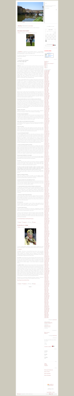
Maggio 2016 (46, 189)
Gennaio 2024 (46, 285)
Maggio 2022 (46, 264)
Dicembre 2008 (46, 96)
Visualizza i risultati (47, 346)
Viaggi (45, 67)
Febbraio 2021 (46, 248)
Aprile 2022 (46, 263)
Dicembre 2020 (46, 246)
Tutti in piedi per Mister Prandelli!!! (23, 30)
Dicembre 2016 (46, 196)
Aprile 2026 (46, 313)
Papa (18, 280)
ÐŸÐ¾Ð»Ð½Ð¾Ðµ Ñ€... (48, 322)
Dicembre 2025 (46, 309)
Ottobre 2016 (46, 194)
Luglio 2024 (46, 291)
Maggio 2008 (46, 89)
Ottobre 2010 (46, 119)
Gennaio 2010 (46, 110)
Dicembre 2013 (46, 159)
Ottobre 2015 (46, 182)
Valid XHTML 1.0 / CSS (50, 392)
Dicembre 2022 (46, 271)
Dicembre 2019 (46, 234)
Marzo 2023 (46, 274)
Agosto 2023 (46, 280)
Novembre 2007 (46, 83)
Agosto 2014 (46, 167)
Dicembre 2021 (46, 259)
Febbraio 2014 (46, 161)
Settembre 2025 (46, 306)
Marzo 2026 (46, 312)
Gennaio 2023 (46, 272)
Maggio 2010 (46, 114)
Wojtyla (20, 280)
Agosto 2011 (46, 130)
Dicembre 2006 (46, 71)
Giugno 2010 (46, 115)
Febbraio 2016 (46, 186)
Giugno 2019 (46, 228)
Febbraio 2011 (46, 123)
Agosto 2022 (46, 267)
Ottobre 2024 (46, 294)
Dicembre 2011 (46, 134)
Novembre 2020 (46, 245)
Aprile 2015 (46, 175)
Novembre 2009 (46, 108)
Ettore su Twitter (47, 371)
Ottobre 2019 (46, 232)
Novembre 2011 (46, 133)
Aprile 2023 (46, 275)
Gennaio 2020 (46, 235)
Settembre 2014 (46, 168)
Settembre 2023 (46, 281)
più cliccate (55, 335)
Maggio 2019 (46, 226)
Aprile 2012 (46, 138)
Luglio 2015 (46, 179)
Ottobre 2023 (46, 282)
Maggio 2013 (46, 151)
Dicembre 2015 (46, 184)
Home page (19, 393)
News (29, 227)
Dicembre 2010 (46, 121)
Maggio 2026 (46, 314)
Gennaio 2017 (46, 197)
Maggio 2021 (46, 251)
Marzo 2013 (46, 149)
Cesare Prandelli (19, 218)
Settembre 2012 (46, 143)
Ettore (19, 32)
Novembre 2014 (46, 170)
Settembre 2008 (46, 93)
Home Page (20, 25)
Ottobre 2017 (46, 207)
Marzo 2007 (46, 74)
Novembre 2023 (46, 283)
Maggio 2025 (46, 301)
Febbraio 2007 (46, 73)
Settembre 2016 (46, 193)
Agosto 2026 (46, 317)
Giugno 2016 (46, 190)
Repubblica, (20, 51)
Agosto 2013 (46, 155)
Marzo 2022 (46, 262)
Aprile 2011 (46, 125)
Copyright (46, 365)
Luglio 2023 (46, 279)
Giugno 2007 (46, 78)
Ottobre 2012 (46, 144)
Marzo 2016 (46, 187)
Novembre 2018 (46, 220)
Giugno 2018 (46, 215)
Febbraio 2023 (46, 273)
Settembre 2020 (46, 243)
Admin (23, 22)
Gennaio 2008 (46, 85)
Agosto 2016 (46, 192)
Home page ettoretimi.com (48, 369)
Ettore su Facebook (47, 373)
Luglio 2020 (46, 241)
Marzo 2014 (46, 162)
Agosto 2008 (46, 92)
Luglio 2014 (46, 166)
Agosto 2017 (46, 205)
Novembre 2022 (46, 270)
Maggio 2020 (46, 239)
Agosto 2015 (46, 180)
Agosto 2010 (46, 117)
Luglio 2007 (46, 79)
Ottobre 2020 (46, 244)
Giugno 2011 (46, 128)
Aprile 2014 (46, 163)
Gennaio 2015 (46, 172)
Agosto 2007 (46, 80)
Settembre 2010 (46, 118)
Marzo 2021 (46, 249)
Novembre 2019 (46, 233)
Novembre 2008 (46, 95)
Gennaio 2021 (46, 247)
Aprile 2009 (46, 100)
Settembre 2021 (46, 256)
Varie (45, 66)
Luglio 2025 (46, 304)
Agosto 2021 (46, 255)
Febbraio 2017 (46, 198)
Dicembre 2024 (46, 296)
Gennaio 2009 (46, 97)
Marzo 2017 (46, 199)
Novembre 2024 (46, 295)
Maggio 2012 (46, 139)
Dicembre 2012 (46, 146)
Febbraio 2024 (46, 286)
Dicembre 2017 (46, 209)
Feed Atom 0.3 (51, 385)
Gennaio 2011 (46, 122)
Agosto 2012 (46, 142)
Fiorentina (30, 32)
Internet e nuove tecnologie (48, 63)
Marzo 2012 (46, 137)
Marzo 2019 (46, 224)
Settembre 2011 (46, 131)
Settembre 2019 (46, 231)
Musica (45, 64)
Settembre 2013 (46, 156)
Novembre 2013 (46, 158)
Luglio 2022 (46, 266)
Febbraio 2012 (46, 136)
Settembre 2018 (46, 218)
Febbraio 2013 (46, 148)
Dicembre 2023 (46, 284)
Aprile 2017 (46, 200)
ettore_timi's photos (51, 56)
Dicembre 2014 (46, 171)
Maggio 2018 (46, 214)
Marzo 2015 (46, 174)
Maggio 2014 (46, 164)
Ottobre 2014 (46, 169)
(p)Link (19, 222)
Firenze (45, 62)
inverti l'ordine (30, 25)
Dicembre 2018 (46, 221)
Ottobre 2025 (46, 307)
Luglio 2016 (46, 191)
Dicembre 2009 (46, 109)
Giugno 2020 (46, 240)
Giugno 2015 (46, 178)
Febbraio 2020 (46, 236)
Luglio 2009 (46, 104)
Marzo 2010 (46, 112)
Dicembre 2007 (46, 84)
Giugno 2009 (46, 103)
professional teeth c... (47, 325)
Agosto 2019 (46, 230)
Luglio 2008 (46, 91)
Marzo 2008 (46, 87)
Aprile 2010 (46, 113)
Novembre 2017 (46, 208)
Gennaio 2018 (46, 210)
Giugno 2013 (46, 153)
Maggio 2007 (46, 76)
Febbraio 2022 (46, 261)
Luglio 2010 (46, 116)
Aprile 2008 (46, 88)
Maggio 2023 (46, 276)
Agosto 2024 (46, 292)
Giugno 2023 (46, 278)
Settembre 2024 (46, 293)
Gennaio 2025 (46, 297)
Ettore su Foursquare (47, 375)
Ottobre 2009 (46, 107)
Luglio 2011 (46, 129)
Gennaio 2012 (46, 135)
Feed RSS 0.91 (51, 384)
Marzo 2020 (46, 237)
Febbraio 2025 (46, 298)
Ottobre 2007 (46, 82)
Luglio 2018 (46, 216)
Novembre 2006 (46, 70)
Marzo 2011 (46, 124)
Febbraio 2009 (46, 98)
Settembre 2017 (46, 206)
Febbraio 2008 (46, 86)
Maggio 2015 (46, 176)
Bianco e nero (46, 332)
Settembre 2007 (46, 81)
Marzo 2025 (46, 299)
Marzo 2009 (46, 99)
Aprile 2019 (46, 225)
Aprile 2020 (46, 238)
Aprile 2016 (46, 188)
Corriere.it (20, 249)
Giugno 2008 (46, 90)
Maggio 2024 (46, 289)
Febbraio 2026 (46, 311)
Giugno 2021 (46, 253)
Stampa (34, 222)
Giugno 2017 (46, 203)
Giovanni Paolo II (24, 280)
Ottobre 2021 (46, 257)
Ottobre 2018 (46, 219)
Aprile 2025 (46, 300)
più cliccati (55, 319)
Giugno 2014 (46, 165)
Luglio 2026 (46, 316)
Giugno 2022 (46, 265)
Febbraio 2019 (46, 223)
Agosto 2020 (46, 242)
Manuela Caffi (25, 218)
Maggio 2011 (46, 126)
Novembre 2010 (46, 120)
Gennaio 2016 (46, 185)
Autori (45, 363)
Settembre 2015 (46, 181)
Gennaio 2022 (46, 260)
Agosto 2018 (46, 217)
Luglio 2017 (46, 204)
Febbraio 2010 (46, 111)
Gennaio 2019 (46, 222)
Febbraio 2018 (46, 211)
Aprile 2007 (46, 75)
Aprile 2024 (46, 288)
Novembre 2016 (46, 195)
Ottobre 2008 (46, 94)
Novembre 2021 (46, 258)
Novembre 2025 (46, 308)
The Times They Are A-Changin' (22, 225)
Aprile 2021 (46, 250)
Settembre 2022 (46, 268)
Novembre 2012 (46, 145)
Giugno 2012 (46, 140)
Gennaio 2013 (46, 147)
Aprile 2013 (46, 150)
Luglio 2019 (46, 229)
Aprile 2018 (46, 213)
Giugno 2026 (46, 315)
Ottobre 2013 (46, 157)
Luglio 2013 (46, 154)
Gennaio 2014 (46, 160)
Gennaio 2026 (46, 310)
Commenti (24, 222)
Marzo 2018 (46, 212)
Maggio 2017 (46, 201)
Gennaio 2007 (46, 72)
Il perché (45, 364)
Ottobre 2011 (46, 132)
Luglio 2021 (46, 254)
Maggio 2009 (46, 101)
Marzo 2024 (46, 287)
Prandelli (28, 218)
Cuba (28, 280)
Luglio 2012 (46, 141)
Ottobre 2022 (46, 269)
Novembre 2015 (46, 183)
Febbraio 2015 (46, 173)
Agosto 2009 (46, 105)
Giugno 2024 (46, 290)
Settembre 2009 (46, 106)
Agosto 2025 (46, 305)
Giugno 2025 (46, 303)
